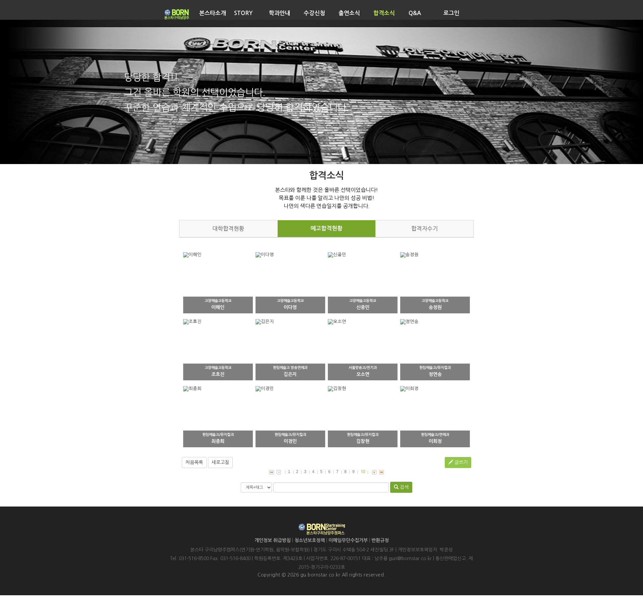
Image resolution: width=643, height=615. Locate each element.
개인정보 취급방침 (273, 540)
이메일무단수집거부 (348, 540)
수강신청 (314, 13)
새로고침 (220, 462)
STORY (243, 13)
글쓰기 (460, 462)
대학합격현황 (228, 228)
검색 (404, 487)
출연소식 (349, 13)
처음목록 (194, 462)
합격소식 (384, 13)
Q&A (415, 13)
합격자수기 (424, 228)
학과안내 (279, 13)
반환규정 (380, 540)
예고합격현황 (326, 228)
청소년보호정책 (309, 540)
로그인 (451, 13)
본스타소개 (212, 13)
